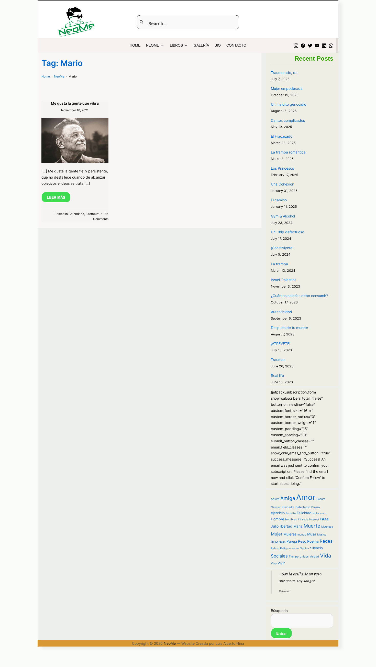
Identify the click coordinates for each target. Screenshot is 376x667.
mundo (301, 534)
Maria (298, 526)
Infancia (303, 519)
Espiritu (291, 513)
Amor (305, 497)
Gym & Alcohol (283, 216)
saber (295, 548)
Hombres (291, 519)
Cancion (276, 507)
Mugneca (327, 526)
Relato (275, 548)
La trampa (279, 264)
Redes (326, 541)
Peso (302, 541)
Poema (313, 541)
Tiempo (293, 556)
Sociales (279, 556)
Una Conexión (282, 184)
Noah (282, 541)
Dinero (315, 507)
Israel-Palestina (283, 280)
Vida (325, 555)
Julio (275, 526)
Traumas (278, 359)
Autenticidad (281, 312)
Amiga (287, 498)
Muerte (312, 526)
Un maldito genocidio (288, 104)
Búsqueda (279, 610)
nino (274, 541)
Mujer (276, 534)
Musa (311, 534)
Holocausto (320, 513)
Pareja (291, 541)
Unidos (304, 556)
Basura (320, 499)
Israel (324, 519)
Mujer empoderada (287, 88)
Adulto (275, 499)
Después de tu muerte (289, 327)
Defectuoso (302, 507)
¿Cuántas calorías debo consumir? (299, 295)
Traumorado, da (284, 72)
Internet (314, 519)
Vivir (281, 563)
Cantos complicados (288, 120)
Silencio (316, 548)
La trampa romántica (288, 152)
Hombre (277, 519)
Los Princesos (282, 168)
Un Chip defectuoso (287, 232)
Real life (277, 375)
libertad (286, 526)
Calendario (76, 214)
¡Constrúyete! (282, 248)
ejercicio (278, 513)
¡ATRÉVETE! (280, 343)
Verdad (314, 556)
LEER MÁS (56, 197)
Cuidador (288, 507)
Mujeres (289, 534)
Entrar (281, 633)
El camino (279, 200)
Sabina (304, 548)
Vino (274, 563)
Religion (285, 548)
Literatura (92, 214)
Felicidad (304, 513)
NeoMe (170, 643)
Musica (321, 534)
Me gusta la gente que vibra (75, 103)
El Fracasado (281, 136)
